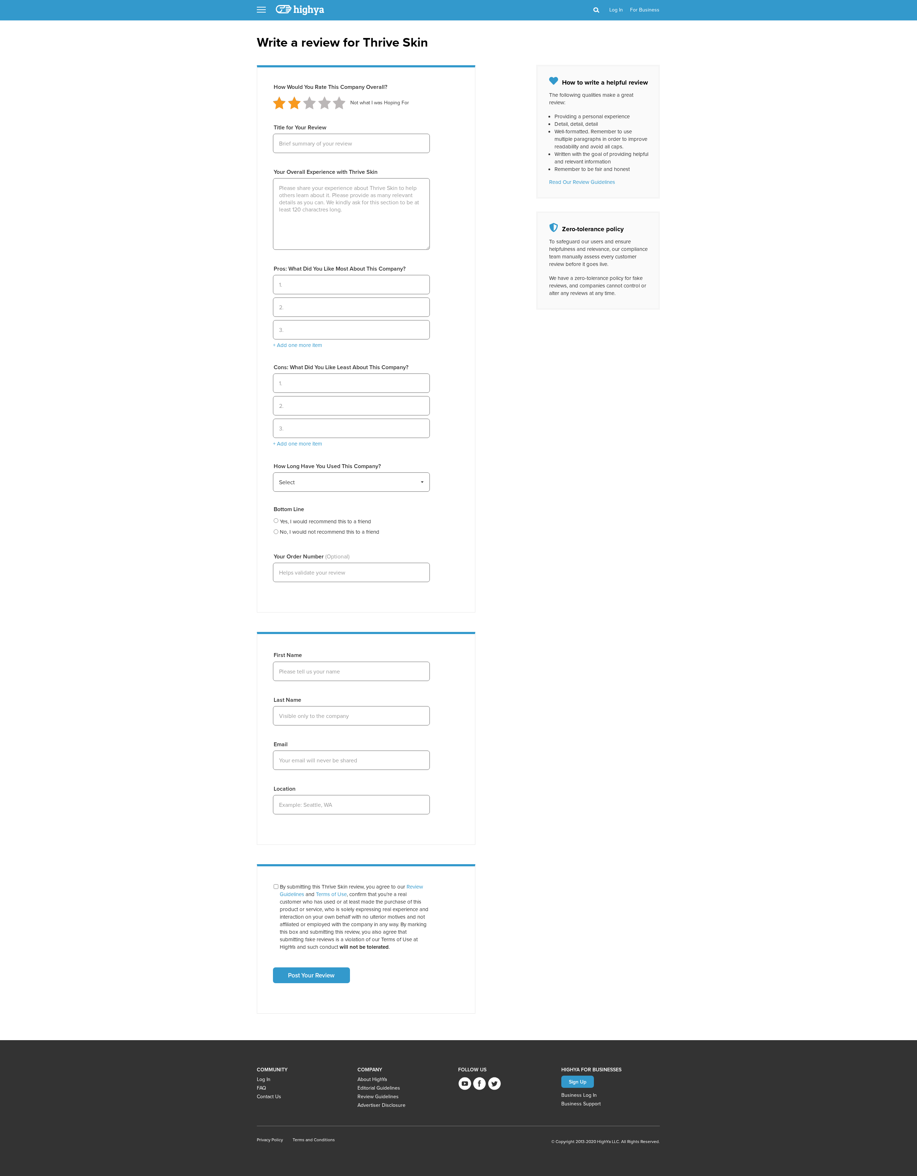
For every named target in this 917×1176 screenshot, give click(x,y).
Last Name (287, 700)
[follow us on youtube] (464, 1083)
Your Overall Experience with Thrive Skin (326, 172)
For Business (644, 9)
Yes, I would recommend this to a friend (325, 521)
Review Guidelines (378, 1096)
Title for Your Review (300, 127)
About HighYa (372, 1079)
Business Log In (579, 1095)
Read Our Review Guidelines (582, 182)
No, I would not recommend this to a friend (329, 531)
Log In (263, 1079)
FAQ (261, 1087)
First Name (288, 655)
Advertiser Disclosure (381, 1105)
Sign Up (577, 1081)
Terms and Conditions (314, 1140)
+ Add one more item (297, 345)
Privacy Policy (270, 1140)
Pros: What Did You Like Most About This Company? (339, 269)
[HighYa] (300, 10)
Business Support (581, 1103)
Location (285, 789)
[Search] (595, 10)
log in (616, 9)
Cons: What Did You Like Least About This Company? (341, 367)
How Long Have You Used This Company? (327, 466)
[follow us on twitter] (494, 1083)
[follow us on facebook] (479, 1083)
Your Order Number (312, 556)
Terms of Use (331, 894)
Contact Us (269, 1096)
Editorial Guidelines (378, 1087)
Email (281, 744)
